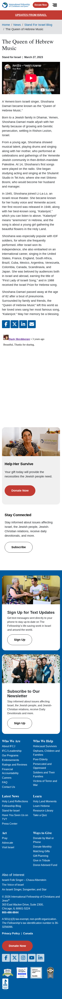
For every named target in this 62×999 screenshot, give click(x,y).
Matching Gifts (41, 851)
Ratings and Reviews (14, 764)
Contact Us (8, 787)
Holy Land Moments (45, 801)
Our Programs (10, 755)
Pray (4, 838)
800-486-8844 (10, 912)
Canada (28, 933)
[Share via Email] (32, 324)
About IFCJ (8, 746)
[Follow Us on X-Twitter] (15, 958)
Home (6, 24)
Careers (6, 777)
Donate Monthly (42, 846)
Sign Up (19, 639)
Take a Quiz (40, 815)
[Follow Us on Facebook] (6, 958)
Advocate (7, 842)
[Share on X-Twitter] (15, 324)
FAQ (4, 782)
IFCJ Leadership (11, 750)
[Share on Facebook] (6, 324)
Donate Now (41, 5)
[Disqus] (31, 374)
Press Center (9, 823)
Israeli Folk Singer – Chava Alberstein (24, 880)
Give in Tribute (41, 860)
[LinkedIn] (40, 958)
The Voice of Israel (13, 884)
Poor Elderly (40, 759)
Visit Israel (8, 847)
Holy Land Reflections (15, 801)
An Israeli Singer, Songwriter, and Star (24, 889)
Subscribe (18, 547)
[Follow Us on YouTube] (32, 958)
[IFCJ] (16, 5)
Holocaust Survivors (45, 746)
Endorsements (10, 760)
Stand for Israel (11, 810)
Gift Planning (40, 855)
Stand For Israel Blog (38, 24)
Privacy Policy (11, 933)
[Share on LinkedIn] (23, 324)
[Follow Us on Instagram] (23, 958)
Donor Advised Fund (45, 865)
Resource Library (43, 810)
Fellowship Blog (11, 806)
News (17, 24)
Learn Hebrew (41, 806)
